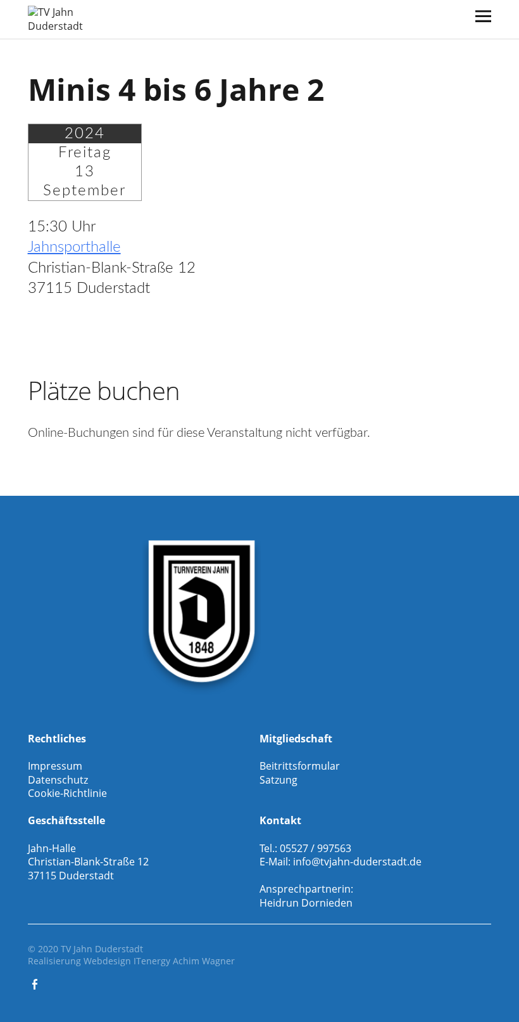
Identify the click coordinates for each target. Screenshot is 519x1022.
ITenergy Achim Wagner (184, 961)
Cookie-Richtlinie (67, 793)
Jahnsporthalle (74, 247)
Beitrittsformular (300, 766)
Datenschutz (58, 780)
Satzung (278, 780)
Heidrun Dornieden (306, 903)
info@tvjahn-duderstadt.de (357, 862)
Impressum (55, 766)
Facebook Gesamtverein (36, 983)
